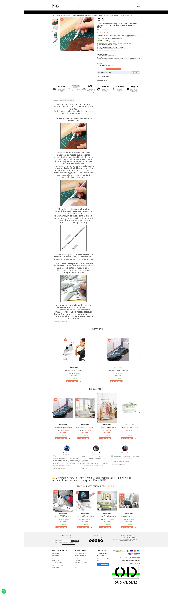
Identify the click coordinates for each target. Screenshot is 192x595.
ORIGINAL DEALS (74, 367)
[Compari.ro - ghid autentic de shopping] (57, 589)
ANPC (76, 564)
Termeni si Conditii (56, 564)
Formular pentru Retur (57, 562)
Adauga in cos (113, 69)
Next (55, 45)
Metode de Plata (55, 553)
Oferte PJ (87, 12)
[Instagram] (101, 540)
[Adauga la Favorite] (80, 381)
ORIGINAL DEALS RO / (57, 15)
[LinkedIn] (96, 540)
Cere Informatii (78, 560)
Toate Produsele (57, 12)
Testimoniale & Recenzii (80, 557)
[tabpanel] (77, 34)
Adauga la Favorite (102, 80)
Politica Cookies (55, 567)
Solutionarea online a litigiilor (81, 562)
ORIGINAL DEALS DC (129, 424)
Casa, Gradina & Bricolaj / (70, 15)
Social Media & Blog (98, 12)
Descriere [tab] (55, 100)
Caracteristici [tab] (63, 100)
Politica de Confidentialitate (68, 544)
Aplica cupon (135, 72)
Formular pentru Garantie (58, 558)
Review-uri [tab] (70, 100)
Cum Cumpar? (78, 558)
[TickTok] (99, 540)
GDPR (76, 566)
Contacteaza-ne (104, 564)
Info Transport (55, 555)
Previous (55, 18)
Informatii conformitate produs (60, 321)
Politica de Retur (55, 560)
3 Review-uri (106, 29)
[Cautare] (101, 7)
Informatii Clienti (80, 550)
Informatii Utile (77, 12)
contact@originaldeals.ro (126, 540)
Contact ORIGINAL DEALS (80, 555)
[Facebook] (90, 540)
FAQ (75, 567)
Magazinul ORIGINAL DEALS (60, 550)
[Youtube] (93, 540)
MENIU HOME (67, 12)
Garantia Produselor (56, 557)
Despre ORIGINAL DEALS (80, 553)
